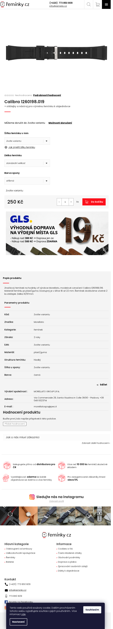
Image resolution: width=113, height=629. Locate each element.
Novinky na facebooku (21, 601)
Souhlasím (92, 609)
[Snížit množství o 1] (59, 201)
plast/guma (40, 352)
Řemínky (10, 557)
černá (37, 374)
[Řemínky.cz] (56, 534)
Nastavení (18, 621)
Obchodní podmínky (69, 557)
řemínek (38, 329)
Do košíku (97, 202)
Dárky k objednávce (68, 571)
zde (23, 614)
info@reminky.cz (58, 6)
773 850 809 (65, 2)
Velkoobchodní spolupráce (20, 553)
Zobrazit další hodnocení (95, 443)
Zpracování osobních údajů (73, 566)
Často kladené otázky (70, 553)
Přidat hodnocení (15, 423)
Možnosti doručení (60, 123)
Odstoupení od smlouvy (19, 549)
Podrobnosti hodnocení (47, 95)
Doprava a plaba (67, 562)
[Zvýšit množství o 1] (71, 201)
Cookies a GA (65, 549)
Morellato (39, 322)
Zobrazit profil (56, 501)
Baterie (10, 562)
